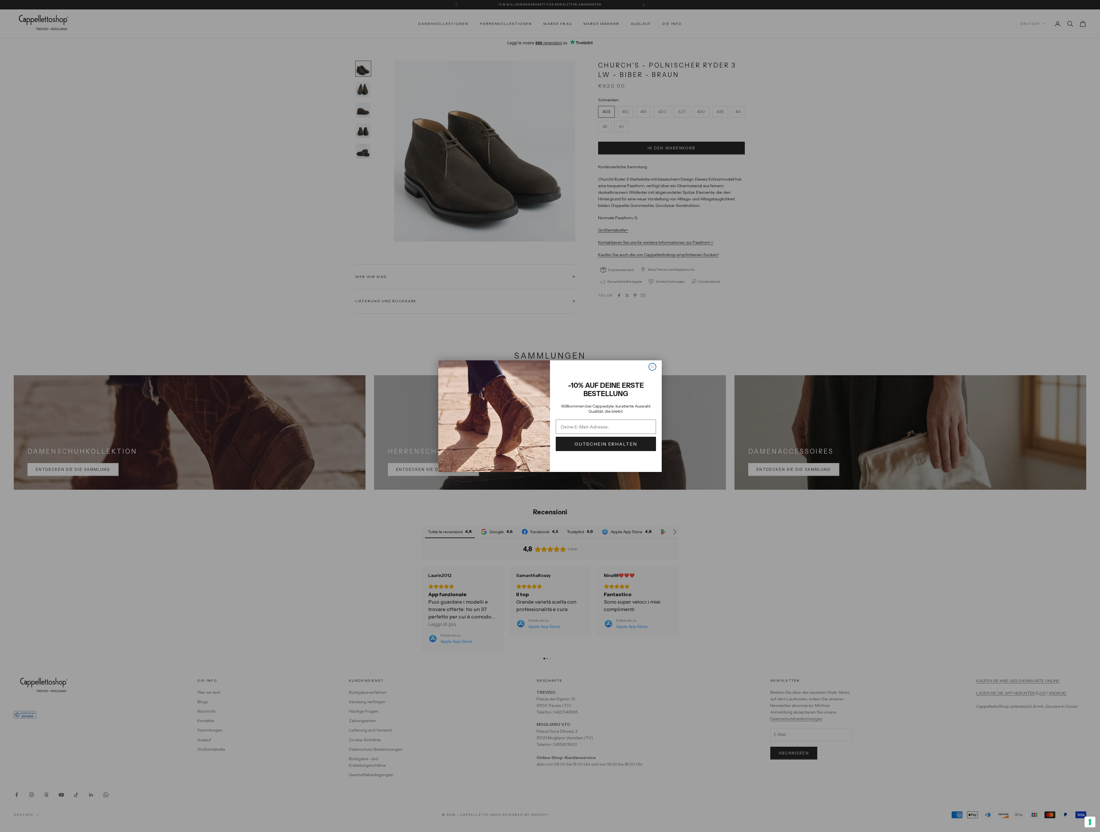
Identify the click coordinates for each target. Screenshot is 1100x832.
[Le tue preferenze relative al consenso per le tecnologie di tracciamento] (1090, 822)
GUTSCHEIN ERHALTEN (606, 444)
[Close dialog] (652, 366)
